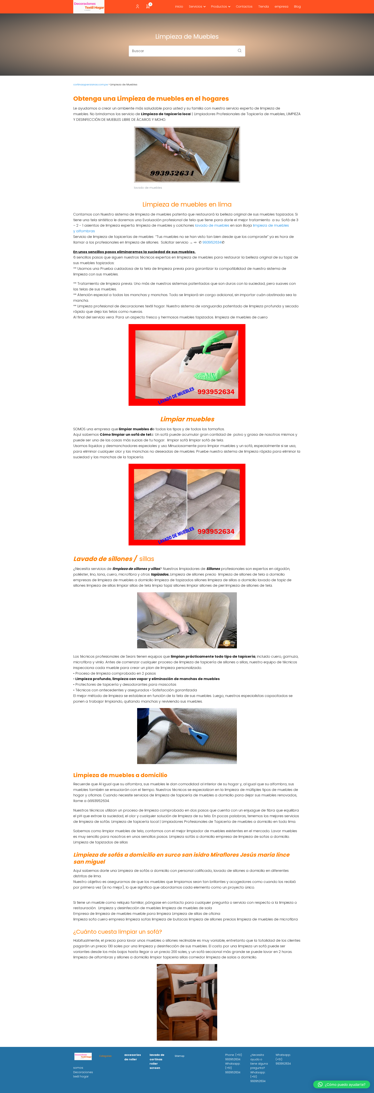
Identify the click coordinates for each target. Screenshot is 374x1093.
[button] (341, 1084)
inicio (179, 6)
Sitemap (179, 1056)
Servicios (195, 6)
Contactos (244, 6)
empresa (281, 6)
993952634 (212, 242)
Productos (219, 6)
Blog (297, 6)
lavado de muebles (212, 225)
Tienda (263, 6)
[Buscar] (238, 49)
